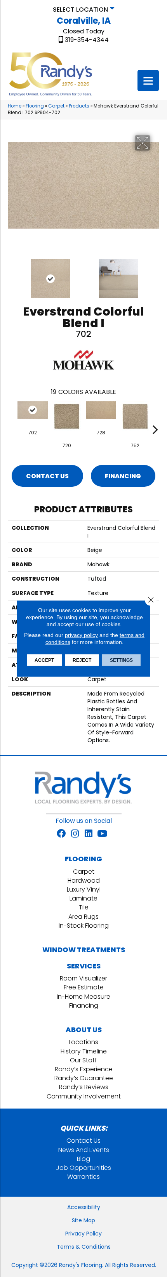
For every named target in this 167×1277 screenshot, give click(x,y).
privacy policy (81, 635)
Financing (123, 476)
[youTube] (102, 834)
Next (155, 275)
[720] (67, 416)
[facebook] (61, 834)
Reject (82, 660)
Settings (121, 660)
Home (14, 106)
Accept (44, 660)
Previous (12, 275)
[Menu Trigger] (148, 80)
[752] (135, 416)
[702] (33, 409)
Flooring (35, 106)
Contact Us (47, 476)
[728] (101, 409)
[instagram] (75, 834)
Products (79, 106)
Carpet (56, 106)
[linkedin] (88, 834)
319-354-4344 (87, 40)
